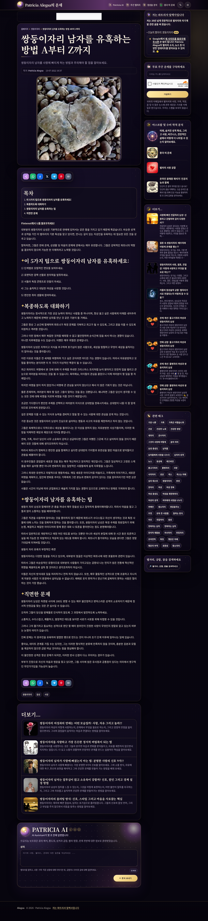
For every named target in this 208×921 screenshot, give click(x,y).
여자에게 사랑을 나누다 (172, 500)
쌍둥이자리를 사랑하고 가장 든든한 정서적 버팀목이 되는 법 (76, 742)
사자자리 (152, 474)
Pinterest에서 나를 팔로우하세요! (38, 223)
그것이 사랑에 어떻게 (157, 441)
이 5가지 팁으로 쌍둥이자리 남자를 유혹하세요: (49, 199)
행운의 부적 (153, 545)
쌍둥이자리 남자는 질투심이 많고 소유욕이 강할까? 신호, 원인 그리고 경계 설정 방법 (86, 781)
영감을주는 (174, 506)
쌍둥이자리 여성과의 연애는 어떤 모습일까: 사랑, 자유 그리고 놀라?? (81, 723)
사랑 (46, 694)
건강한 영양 (175, 428)
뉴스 (150, 461)
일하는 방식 (178, 513)
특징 (162, 539)
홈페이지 (24, 29)
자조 (150, 519)
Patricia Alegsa (35, 70)
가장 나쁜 (152, 422)
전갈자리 (160, 519)
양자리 (151, 487)
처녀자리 (168, 532)
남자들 (165, 448)
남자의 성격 (179, 454)
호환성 (165, 545)
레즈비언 (170, 461)
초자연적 (152, 539)
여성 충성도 (153, 493)
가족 (162, 422)
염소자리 (162, 506)
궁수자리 (162, 435)
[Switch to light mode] (180, 5)
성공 (162, 474)
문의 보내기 (125, 878)
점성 (38, 694)
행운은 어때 (173, 539)
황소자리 (176, 545)
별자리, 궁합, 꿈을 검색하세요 (163, 566)
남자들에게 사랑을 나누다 (159, 454)
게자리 (151, 435)
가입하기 (167, 94)
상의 (23, 846)
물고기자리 (152, 467)
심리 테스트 (153, 480)
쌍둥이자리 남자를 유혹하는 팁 (41, 208)
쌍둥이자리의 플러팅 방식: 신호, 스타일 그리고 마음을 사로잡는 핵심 (81, 799)
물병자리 (165, 467)
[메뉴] (188, 5)
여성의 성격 (153, 500)
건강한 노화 (161, 428)
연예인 (151, 506)
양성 (178, 480)
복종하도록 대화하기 (36, 204)
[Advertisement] (79, 16)
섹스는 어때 (181, 474)
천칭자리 (180, 532)
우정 (150, 513)
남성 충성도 (153, 448)
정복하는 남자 (154, 526)
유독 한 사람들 (162, 513)
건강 (150, 428)
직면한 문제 (32, 213)
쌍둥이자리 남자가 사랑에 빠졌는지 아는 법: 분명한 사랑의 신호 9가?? (82, 761)
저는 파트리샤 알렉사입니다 (168, 14)
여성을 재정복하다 (170, 493)
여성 (160, 487)
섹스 (170, 474)
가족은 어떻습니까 (176, 422)
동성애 (159, 461)
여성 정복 (170, 487)
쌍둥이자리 (35, 29)
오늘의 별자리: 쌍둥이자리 (160, 32)
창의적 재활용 (154, 532)
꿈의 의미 (174, 441)
